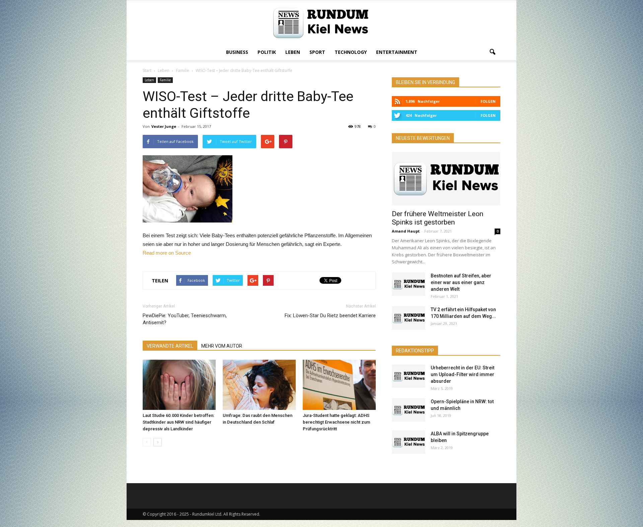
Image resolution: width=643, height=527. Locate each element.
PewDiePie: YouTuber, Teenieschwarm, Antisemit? (185, 319)
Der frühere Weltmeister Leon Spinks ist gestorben (437, 218)
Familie (165, 80)
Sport (317, 52)
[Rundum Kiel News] (321, 22)
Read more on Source (167, 253)
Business (237, 52)
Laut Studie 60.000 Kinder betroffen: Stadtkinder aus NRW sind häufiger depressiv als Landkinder (178, 422)
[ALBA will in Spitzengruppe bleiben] (408, 442)
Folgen (488, 101)
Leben (292, 52)
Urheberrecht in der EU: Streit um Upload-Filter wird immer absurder (462, 374)
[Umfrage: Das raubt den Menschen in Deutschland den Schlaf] (259, 385)
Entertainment (396, 52)
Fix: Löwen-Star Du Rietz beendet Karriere (330, 316)
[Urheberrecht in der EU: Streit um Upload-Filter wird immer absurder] (408, 376)
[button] (492, 52)
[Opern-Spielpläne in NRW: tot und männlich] (408, 410)
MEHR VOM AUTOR (221, 346)
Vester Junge (163, 126)
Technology (351, 52)
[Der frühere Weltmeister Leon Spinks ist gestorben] (446, 178)
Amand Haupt (406, 231)
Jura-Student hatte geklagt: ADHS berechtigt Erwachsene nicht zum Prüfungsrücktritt (336, 422)
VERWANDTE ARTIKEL (170, 346)
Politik (267, 52)
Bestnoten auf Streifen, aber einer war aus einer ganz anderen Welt (461, 282)
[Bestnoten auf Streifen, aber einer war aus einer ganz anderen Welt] (408, 284)
